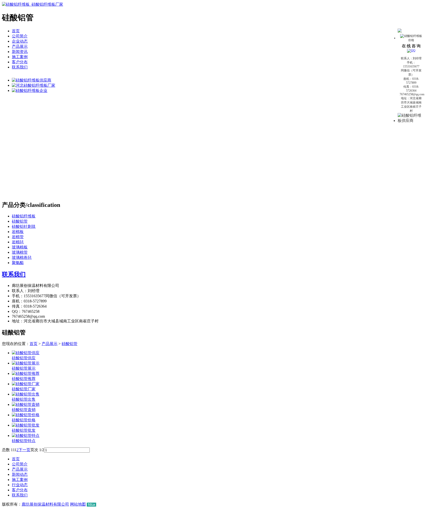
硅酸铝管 (20, 221)
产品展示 (20, 46)
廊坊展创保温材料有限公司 (45, 504)
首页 (16, 31)
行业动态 (20, 485)
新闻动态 (20, 474)
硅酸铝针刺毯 (24, 226)
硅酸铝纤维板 (24, 216)
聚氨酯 (18, 263)
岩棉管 (18, 237)
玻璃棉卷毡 (22, 257)
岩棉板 (18, 232)
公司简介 (20, 36)
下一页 (24, 450)
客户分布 (20, 62)
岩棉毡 (18, 242)
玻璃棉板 (20, 247)
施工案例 (20, 57)
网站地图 (78, 504)
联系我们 (20, 67)
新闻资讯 (20, 51)
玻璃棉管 (20, 252)
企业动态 (20, 41)
